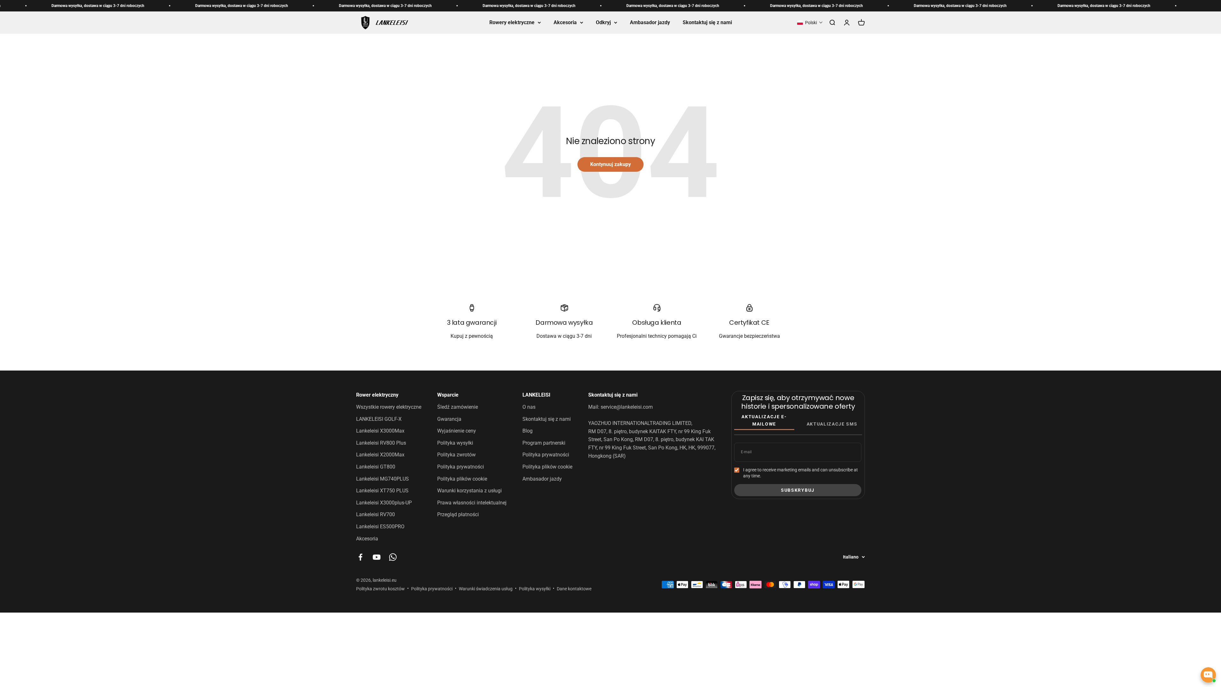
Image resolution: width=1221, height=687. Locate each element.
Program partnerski (543, 443)
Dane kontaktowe (574, 588)
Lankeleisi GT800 (375, 467)
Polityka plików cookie (462, 479)
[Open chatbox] (1208, 675)
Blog (527, 431)
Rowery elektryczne (512, 22)
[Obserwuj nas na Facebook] (360, 557)
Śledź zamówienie (457, 407)
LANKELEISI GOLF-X (379, 419)
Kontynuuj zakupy (610, 164)
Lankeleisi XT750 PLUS (382, 491)
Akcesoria (565, 22)
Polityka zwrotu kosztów (380, 588)
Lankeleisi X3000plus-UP (384, 503)
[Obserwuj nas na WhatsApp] (393, 557)
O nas (528, 407)
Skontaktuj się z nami (707, 22)
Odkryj (603, 22)
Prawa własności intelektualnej (472, 503)
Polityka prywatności (460, 467)
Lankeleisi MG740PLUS (382, 479)
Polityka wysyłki (455, 443)
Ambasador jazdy (650, 22)
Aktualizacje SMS (832, 424)
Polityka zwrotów (456, 455)
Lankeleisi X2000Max (380, 455)
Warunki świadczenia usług (486, 588)
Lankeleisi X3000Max (380, 431)
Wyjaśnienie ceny (456, 431)
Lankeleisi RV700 (375, 514)
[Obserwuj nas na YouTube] (376, 557)
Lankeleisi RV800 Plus (381, 443)
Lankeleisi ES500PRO (380, 527)
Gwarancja (449, 419)
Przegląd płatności (458, 514)
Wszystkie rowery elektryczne (388, 407)
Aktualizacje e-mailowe (764, 420)
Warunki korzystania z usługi (469, 491)
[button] (810, 22)
